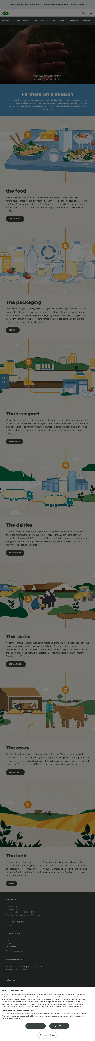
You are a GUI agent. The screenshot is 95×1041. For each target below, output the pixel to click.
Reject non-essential (35, 1026)
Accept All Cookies (59, 1026)
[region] (47, 1014)
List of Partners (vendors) (11, 1019)
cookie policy (76, 1006)
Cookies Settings (47, 1035)
